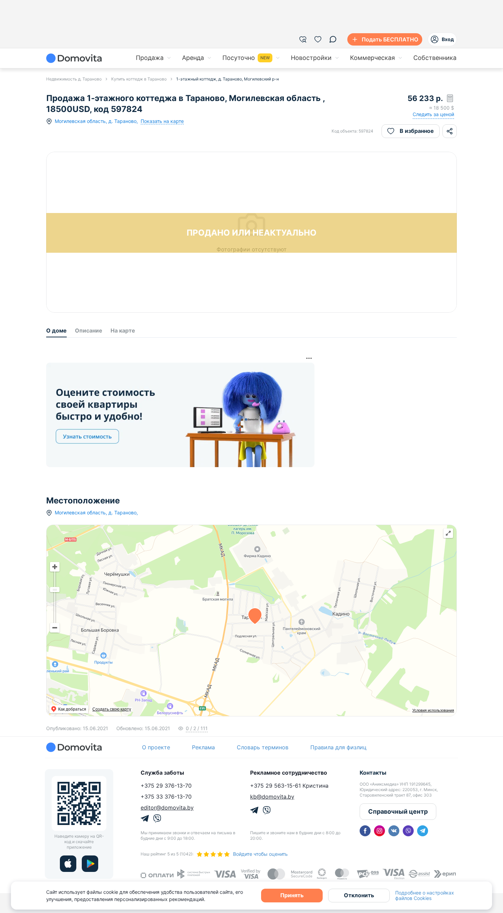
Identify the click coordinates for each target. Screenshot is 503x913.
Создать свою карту (111, 709)
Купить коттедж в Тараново (139, 79)
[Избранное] (317, 39)
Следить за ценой (433, 114)
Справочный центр (398, 811)
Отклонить (359, 895)
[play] (90, 863)
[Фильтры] (302, 39)
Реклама (203, 747)
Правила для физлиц (338, 747)
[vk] (393, 830)
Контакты (373, 772)
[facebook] (365, 830)
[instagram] (379, 830)
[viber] (408, 830)
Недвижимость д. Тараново (74, 79)
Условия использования (433, 710)
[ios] (68, 863)
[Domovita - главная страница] (74, 58)
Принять (292, 895)
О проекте (156, 747)
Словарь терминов (262, 747)
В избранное (417, 130)
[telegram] (422, 830)
